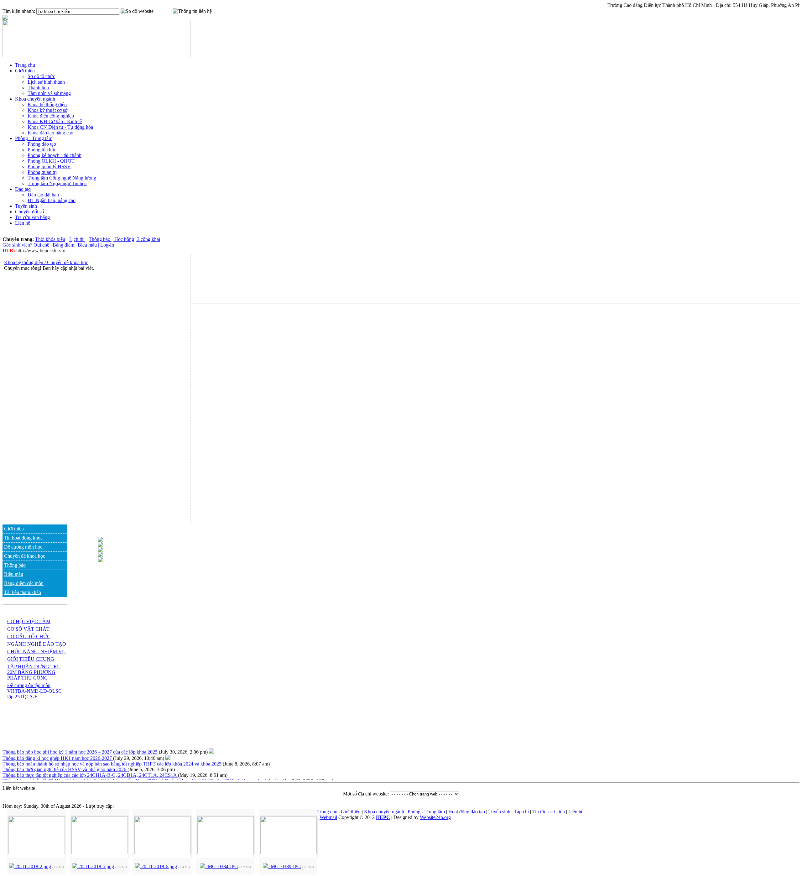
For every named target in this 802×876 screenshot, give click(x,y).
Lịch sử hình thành (46, 82)
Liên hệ (22, 223)
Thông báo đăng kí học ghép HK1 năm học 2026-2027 (58, 754)
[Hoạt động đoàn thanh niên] (100, 545)
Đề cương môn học (23, 547)
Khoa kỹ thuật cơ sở (47, 110)
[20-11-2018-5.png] (99, 852)
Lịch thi (77, 239)
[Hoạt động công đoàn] (100, 560)
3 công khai (148, 239)
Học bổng (123, 239)
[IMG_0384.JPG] (225, 852)
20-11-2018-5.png (95, 866)
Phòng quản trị (42, 172)
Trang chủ (25, 65)
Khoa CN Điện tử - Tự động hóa (60, 127)
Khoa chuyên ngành (35, 99)
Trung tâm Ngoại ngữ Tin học (57, 183)
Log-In (107, 245)
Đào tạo (23, 189)
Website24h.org (435, 817)
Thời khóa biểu (50, 239)
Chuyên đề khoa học (67, 262)
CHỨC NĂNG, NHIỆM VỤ (36, 651)
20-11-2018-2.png (32, 866)
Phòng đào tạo (42, 144)
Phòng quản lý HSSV (49, 166)
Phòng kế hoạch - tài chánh (54, 155)
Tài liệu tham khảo (22, 592)
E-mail (218, 11)
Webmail (328, 817)
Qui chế (41, 245)
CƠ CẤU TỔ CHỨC (28, 636)
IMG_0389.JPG (284, 866)
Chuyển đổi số (29, 211)
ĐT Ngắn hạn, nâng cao (52, 200)
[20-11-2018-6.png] (162, 852)
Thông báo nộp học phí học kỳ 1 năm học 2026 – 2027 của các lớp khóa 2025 (81, 747)
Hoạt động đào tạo (467, 811)
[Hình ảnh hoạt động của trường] (100, 550)
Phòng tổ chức (42, 149)
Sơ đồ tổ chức (41, 76)
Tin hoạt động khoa (23, 537)
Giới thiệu (25, 70)
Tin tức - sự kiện (548, 811)
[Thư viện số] (100, 555)
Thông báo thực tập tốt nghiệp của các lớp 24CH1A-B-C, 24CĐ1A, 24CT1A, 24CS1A (90, 771)
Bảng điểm (63, 245)
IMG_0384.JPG (221, 866)
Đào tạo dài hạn (43, 194)
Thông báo (100, 239)
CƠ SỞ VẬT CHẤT (28, 629)
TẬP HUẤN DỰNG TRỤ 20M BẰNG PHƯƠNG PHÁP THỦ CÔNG (34, 672)
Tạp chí (522, 811)
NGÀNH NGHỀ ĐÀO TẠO (36, 644)
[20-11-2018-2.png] (36, 852)
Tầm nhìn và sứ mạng (49, 93)
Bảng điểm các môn (24, 583)
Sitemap (161, 11)
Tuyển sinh (26, 206)
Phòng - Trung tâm (33, 138)
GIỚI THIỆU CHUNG (30, 659)
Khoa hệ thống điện (47, 104)
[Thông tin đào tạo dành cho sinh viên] (100, 540)
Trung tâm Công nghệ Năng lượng (62, 177)
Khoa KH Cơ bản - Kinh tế (55, 121)
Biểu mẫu (87, 245)
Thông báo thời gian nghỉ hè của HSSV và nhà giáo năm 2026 (65, 765)
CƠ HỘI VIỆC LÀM (28, 621)
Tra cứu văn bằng (32, 217)
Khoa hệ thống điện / (25, 262)
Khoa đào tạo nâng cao (50, 132)
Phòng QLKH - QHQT (51, 161)
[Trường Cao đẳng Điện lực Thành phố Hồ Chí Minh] (96, 55)
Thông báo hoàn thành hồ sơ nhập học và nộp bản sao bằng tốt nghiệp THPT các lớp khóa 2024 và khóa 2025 (113, 759)
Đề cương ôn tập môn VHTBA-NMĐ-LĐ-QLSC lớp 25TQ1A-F (34, 691)
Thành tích (38, 87)
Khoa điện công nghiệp (51, 115)
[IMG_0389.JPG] (288, 852)
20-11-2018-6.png (158, 866)
